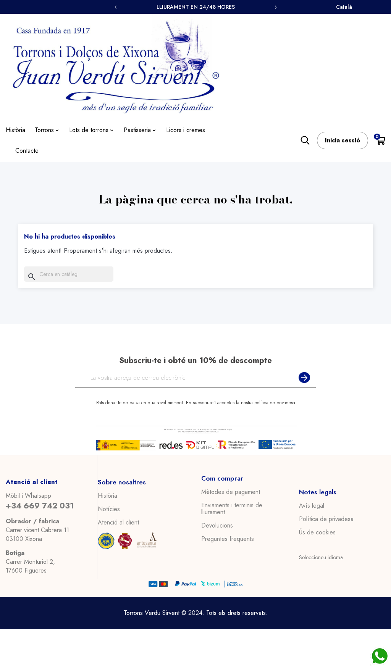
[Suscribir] (303, 377)
